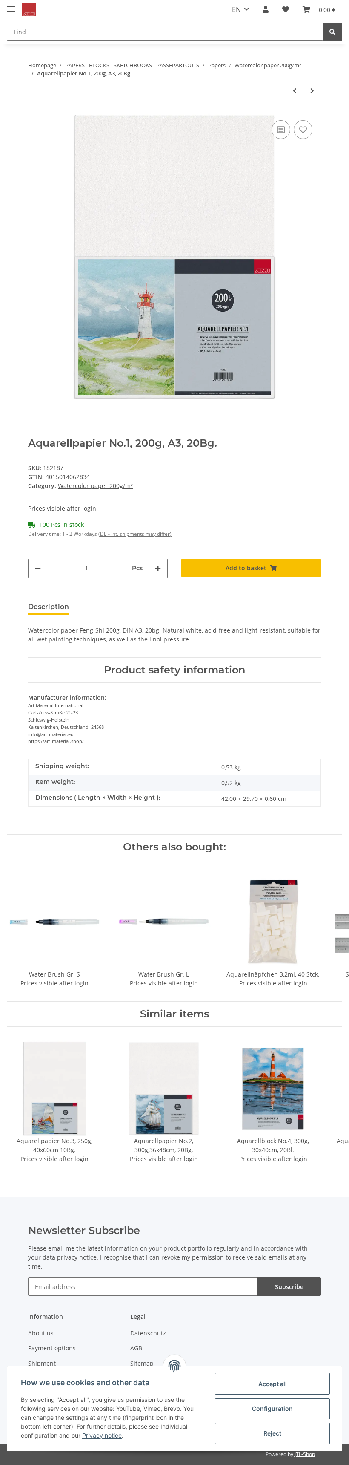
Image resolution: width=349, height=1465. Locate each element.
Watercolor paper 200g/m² (95, 486)
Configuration (272, 1408)
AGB (136, 1348)
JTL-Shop (305, 1454)
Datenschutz (148, 1333)
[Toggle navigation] (11, 5)
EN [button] (236, 9)
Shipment (42, 1363)
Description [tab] (48, 607)
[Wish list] (285, 9)
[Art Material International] (29, 9)
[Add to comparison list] (281, 129)
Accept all (272, 1383)
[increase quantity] (158, 568)
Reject (272, 1433)
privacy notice (77, 1257)
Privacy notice (102, 1435)
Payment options (52, 1348)
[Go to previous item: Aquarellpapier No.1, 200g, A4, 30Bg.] (294, 90)
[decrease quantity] (38, 568)
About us (41, 1333)
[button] (265, 9)
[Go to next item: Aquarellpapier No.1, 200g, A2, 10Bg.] (312, 90)
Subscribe (289, 1287)
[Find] (332, 32)
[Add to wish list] (303, 129)
